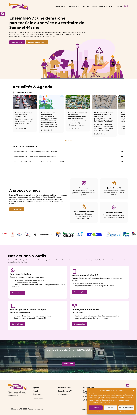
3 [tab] (68, 140)
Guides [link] (86, 6)
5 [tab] (71, 140)
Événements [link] (37, 394)
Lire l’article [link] (19, 129)
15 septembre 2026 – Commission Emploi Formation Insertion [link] (35, 152)
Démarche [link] (59, 6)
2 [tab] (66, 140)
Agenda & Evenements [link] (101, 6)
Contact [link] (119, 6)
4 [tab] (70, 140)
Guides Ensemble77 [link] (64, 391)
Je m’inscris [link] (68, 364)
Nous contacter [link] (38, 398)
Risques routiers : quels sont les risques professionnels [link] (24, 114)
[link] (2, 13)
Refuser (110, 407)
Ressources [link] (73, 6)
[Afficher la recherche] (125, 6)
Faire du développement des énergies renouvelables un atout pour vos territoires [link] (77, 115)
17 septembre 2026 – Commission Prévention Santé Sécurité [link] (35, 157)
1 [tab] (65, 140)
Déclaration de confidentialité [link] (117, 412)
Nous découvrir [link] (17, 42)
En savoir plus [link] (16, 209)
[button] (133, 390)
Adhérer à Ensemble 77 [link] (37, 42)
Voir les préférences (126, 407)
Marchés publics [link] (63, 394)
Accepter (96, 407)
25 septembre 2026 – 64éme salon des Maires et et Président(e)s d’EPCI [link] (39, 162)
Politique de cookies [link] (102, 412)
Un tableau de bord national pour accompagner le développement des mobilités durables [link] (49, 116)
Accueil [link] (35, 391)
